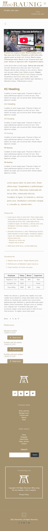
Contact (24, 444)
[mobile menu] (45, 3)
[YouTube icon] (26, 523)
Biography (24, 437)
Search (24, 449)
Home (38, 12)
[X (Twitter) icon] (21, 523)
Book (24, 420)
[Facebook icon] (19, 523)
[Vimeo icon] (24, 523)
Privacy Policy (24, 494)
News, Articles (24, 441)
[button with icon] (15, 393)
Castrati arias (24, 415)
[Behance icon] (29, 523)
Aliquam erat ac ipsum (16, 242)
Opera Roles (24, 439)
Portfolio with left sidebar (13, 342)
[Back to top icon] (24, 514)
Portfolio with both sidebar (13, 354)
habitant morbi (24, 74)
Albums (24, 417)
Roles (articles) (24, 411)
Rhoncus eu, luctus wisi (17, 240)
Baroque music (24, 413)
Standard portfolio (10, 331)
